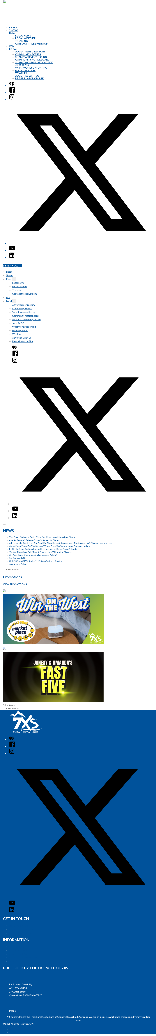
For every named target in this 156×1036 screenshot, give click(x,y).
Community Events (28, 54)
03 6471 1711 (24, 1010)
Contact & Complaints (20, 932)
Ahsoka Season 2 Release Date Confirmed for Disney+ (35, 540)
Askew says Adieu (18, 564)
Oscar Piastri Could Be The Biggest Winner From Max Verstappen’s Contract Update (49, 546)
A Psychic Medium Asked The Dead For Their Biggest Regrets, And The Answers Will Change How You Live (60, 543)
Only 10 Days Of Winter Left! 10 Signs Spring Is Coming (35, 561)
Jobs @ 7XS (22, 64)
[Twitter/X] (81, 243)
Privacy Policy (16, 946)
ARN (11, 1029)
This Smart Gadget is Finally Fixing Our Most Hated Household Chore (42, 537)
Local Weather (25, 38)
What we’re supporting (31, 67)
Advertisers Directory (30, 51)
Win (11, 46)
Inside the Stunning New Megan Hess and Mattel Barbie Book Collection (43, 549)
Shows (13, 30)
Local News (23, 35)
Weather (21, 72)
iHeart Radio (15, 1032)
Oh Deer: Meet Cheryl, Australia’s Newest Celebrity (33, 555)
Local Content (16, 961)
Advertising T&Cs (18, 953)
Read (12, 32)
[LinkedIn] (11, 257)
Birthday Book (25, 70)
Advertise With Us (27, 75)
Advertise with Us (18, 925)
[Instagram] (11, 98)
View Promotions (15, 584)
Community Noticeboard (32, 59)
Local (13, 48)
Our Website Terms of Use (23, 957)
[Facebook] (12, 91)
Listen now (10, 265)
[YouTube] (12, 250)
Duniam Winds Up (17, 558)
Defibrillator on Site (29, 78)
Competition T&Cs (19, 950)
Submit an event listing (31, 56)
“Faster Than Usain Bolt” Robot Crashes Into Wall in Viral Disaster (40, 552)
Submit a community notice (34, 62)
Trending (21, 40)
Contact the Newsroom (31, 43)
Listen (13, 27)
